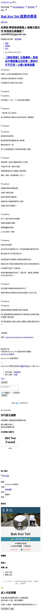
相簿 (6, 43)
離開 (12, 609)
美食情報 (18, 39)
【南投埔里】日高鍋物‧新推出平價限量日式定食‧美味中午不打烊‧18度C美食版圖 (21, 61)
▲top (3, 378)
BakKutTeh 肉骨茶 (7, 354)
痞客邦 (22, 366)
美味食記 (17, 372)
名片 (6, 48)
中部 (15, 375)
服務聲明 (23, 583)
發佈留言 (4, 395)
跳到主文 (4, 22)
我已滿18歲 (5, 609)
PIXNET (10, 581)
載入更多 (4, 382)
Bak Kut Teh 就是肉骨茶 (19, 16)
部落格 (7, 46)
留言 (27, 366)
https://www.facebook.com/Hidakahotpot (19, 337)
